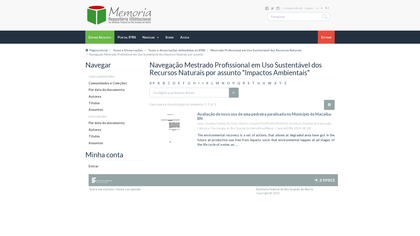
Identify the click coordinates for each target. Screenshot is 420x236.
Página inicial (98, 50)
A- (317, 8)
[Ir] (325, 16)
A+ (327, 8)
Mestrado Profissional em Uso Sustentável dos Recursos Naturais (256, 50)
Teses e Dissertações (128, 50)
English (309, 8)
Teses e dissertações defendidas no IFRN (176, 50)
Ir (234, 92)
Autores (95, 96)
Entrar (93, 166)
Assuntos (96, 109)
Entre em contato (102, 189)
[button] (150, 37)
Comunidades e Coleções (108, 83)
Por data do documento (106, 90)
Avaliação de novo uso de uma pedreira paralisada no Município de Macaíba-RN (264, 116)
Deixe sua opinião (128, 189)
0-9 (152, 83)
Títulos (94, 103)
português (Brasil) (293, 8)
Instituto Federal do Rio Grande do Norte (284, 189)
